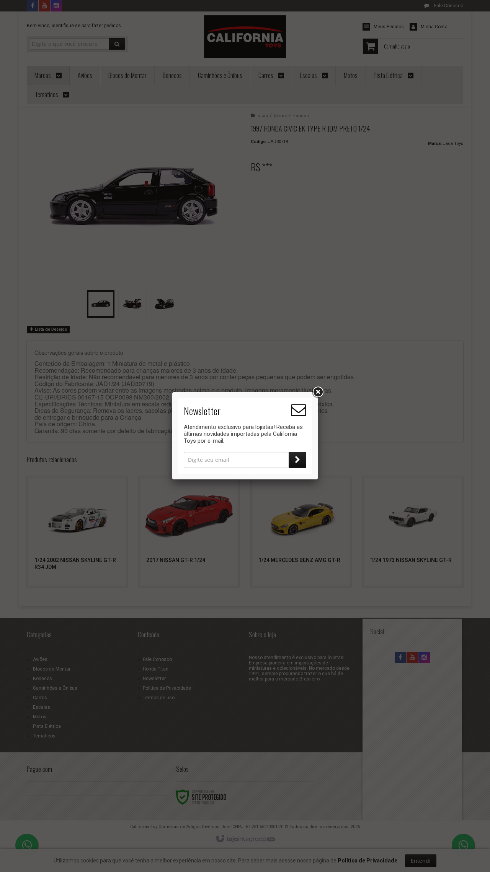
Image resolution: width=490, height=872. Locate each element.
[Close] (318, 392)
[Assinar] (297, 460)
